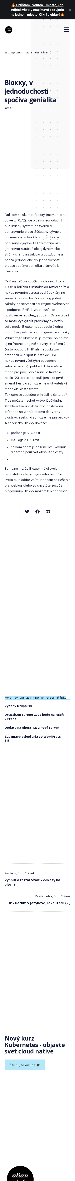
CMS (8, 108)
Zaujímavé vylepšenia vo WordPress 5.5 (33, 738)
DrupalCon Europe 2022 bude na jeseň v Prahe (34, 716)
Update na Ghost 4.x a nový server (32, 727)
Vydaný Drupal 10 (18, 706)
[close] (70, 9)
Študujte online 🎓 (25, 1065)
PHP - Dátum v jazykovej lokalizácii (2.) (37, 903)
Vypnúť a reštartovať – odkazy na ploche (32, 882)
